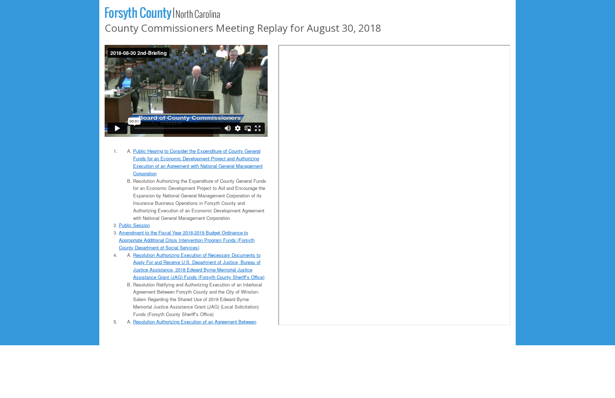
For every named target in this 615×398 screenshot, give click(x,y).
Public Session (134, 225)
